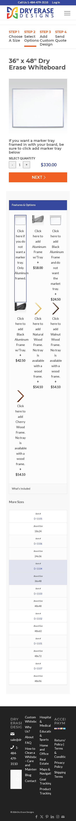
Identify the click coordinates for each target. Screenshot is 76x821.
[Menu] (65, 13)
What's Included (21, 488)
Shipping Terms (60, 774)
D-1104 (38, 568)
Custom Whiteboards (30, 719)
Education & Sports (45, 735)
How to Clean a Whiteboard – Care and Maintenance (30, 759)
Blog (28, 775)
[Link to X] (41, 816)
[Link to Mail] (63, 816)
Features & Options (24, 204)
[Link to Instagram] (57, 816)
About (29, 737)
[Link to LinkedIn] (52, 816)
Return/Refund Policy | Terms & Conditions (60, 748)
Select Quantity (22, 158)
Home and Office (44, 749)
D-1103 (38, 593)
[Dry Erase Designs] (31, 13)
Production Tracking (45, 791)
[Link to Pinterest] (47, 816)
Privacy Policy (59, 765)
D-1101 (38, 643)
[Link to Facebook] (36, 816)
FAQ (28, 743)
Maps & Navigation (45, 771)
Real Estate (44, 761)
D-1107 (38, 668)
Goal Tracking (45, 781)
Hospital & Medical (45, 721)
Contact (30, 781)
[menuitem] (33, 2)
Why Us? (28, 729)
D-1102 (38, 618)
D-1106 (38, 543)
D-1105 (38, 518)
